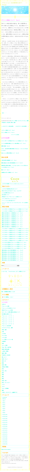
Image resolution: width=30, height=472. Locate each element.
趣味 (3, 390)
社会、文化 (4, 370)
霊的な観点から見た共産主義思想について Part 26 (12, 162)
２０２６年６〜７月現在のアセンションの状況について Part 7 (15, 236)
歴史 (3, 376)
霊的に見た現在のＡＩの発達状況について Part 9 (12, 213)
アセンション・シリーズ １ (8, 315)
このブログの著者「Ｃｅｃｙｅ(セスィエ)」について (12, 183)
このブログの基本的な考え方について (9, 188)
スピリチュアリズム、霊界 (23, 120)
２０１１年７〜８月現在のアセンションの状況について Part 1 (14, 140)
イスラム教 (4, 337)
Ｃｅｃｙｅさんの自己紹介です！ (9, 200)
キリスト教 (4, 335)
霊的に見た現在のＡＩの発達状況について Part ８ (12, 214)
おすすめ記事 (4, 302)
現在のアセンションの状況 (7, 310)
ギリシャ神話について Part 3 (8, 130)
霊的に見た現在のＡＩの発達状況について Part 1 (12, 226)
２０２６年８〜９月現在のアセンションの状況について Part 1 (15, 211)
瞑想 (3, 362)
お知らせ (4, 304)
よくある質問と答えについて (8, 192)
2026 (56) (4, 397)
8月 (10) (4, 398)
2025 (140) (4, 414)
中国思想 (4, 341)
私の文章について (5, 194)
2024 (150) (4, 416)
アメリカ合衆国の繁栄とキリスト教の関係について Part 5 (13, 143)
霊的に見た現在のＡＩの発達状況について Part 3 (12, 222)
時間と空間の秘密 (5, 349)
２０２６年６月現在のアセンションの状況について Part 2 (14, 246)
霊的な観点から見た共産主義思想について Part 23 (12, 256)
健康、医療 (4, 353)
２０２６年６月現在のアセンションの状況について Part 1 (14, 248)
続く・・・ (4, 112)
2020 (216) (4, 424)
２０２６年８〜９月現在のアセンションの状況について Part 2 (15, 209)
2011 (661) (4, 441)
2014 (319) (4, 436)
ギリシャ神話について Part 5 (7, 132)
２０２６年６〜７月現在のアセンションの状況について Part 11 (15, 228)
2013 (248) (4, 438)
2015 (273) (4, 434)
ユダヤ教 (4, 333)
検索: (2, 265)
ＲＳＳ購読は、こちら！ (8, 297)
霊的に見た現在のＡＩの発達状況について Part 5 (12, 218)
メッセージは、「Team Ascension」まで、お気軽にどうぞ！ (13, 271)
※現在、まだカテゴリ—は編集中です (9, 392)
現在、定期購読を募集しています (8, 291)
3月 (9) (3, 408)
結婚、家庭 (4, 364)
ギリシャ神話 (14, 120)
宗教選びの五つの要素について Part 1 (9, 172)
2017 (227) (4, 430)
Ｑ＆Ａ (4, 386)
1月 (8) (3, 412)
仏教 (3, 331)
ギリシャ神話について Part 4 (10, 20)
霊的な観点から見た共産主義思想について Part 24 (12, 254)
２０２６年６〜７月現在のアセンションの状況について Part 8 (15, 234)
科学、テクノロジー (6, 382)
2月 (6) (3, 410)
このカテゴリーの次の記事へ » (22, 126)
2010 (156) (4, 443)
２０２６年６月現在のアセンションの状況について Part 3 (14, 244)
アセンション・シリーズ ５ (8, 323)
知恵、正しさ (4, 359)
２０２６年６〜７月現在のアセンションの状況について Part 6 (15, 238)
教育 (3, 378)
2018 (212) (4, 428)
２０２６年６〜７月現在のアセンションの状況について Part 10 (15, 230)
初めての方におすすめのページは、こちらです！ (12, 190)
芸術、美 (4, 361)
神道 (3, 343)
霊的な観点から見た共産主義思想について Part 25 (12, 252)
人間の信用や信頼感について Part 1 (9, 160)
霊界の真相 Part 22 (5, 146)
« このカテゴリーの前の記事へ (7, 126)
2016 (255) (4, 432)
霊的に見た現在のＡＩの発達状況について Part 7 (12, 216)
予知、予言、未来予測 (6, 347)
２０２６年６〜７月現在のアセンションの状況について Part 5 (15, 240)
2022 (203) (4, 420)
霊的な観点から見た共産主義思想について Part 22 (12, 258)
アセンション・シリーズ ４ (8, 321)
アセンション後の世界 (6, 325)
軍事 (3, 374)
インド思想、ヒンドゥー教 (7, 339)
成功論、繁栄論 (5, 366)
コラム (3, 384)
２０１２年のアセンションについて (9, 198)
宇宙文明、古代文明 (6, 122)
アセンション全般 (5, 306)
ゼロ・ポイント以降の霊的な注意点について (11, 312)
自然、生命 (4, 380)
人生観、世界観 (5, 351)
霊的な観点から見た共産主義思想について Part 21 (12, 260)
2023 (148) (4, 418)
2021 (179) (4, 422)
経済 (3, 372)
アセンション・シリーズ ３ (8, 319)
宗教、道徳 (13, 122)
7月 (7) (3, 400)
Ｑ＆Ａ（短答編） (5, 388)
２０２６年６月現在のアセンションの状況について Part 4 (14, 242)
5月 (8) (3, 404)
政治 (3, 368)
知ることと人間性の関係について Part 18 (10, 153)
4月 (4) (3, 406)
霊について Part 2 (5, 169)
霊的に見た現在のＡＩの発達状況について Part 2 (12, 224)
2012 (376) (4, 439)
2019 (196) (4, 426)
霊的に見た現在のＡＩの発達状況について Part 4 (12, 220)
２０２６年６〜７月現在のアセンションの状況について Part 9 (15, 232)
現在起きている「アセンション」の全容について (12, 196)
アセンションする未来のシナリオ (9, 308)
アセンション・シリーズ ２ (8, 317)
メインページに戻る (15, 134)
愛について (4, 357)
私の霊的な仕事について (7, 314)
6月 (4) (3, 402)
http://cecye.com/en (5, 449)
